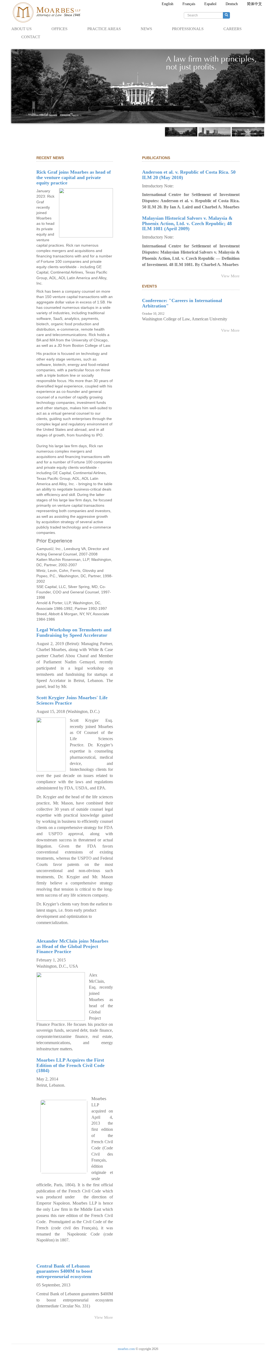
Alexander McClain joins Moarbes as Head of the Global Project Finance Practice (72, 946)
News (146, 29)
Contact (30, 37)
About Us (21, 29)
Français (188, 4)
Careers (232, 29)
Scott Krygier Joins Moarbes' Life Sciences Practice (72, 700)
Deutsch (232, 4)
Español (210, 4)
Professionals (187, 29)
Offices (59, 29)
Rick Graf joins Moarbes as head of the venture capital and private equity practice (73, 177)
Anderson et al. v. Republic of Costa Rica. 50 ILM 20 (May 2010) (189, 174)
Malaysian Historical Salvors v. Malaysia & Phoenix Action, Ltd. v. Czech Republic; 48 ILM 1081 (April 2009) (187, 223)
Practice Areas (104, 29)
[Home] (49, 12)
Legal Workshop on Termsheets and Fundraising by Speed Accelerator (73, 632)
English (167, 4)
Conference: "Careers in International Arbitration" (182, 303)
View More (103, 1317)
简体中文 (254, 4)
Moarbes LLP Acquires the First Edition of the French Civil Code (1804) (70, 1065)
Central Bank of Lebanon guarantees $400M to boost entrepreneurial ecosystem (64, 1271)
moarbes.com (126, 1349)
